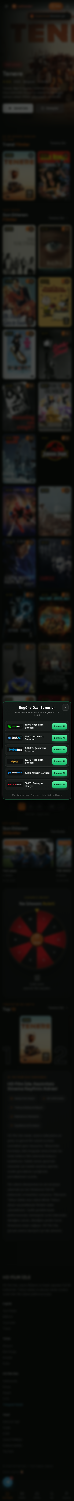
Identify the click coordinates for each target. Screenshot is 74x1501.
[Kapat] (65, 707)
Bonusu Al (59, 726)
